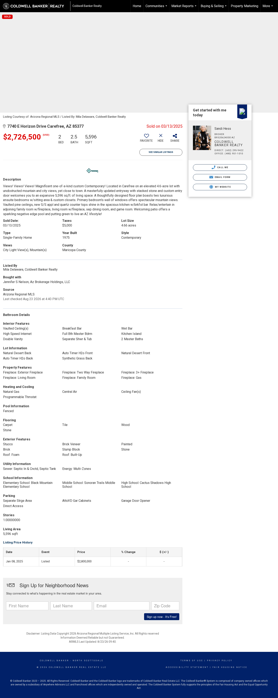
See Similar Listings (161, 152)
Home (137, 6)
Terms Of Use (192, 661)
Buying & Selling (214, 8)
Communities (157, 8)
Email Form (222, 177)
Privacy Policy (219, 661)
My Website (222, 187)
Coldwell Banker (54, 661)
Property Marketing (244, 6)
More (268, 8)
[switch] (146, 139)
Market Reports (184, 8)
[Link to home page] (35, 6)
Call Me (222, 167)
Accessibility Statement (187, 667)
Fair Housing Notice (229, 667)
